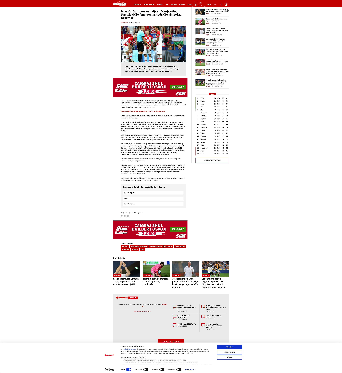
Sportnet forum (171, 341)
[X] (128, 216)
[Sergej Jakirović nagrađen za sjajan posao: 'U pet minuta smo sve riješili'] (126, 269)
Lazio (142, 250)
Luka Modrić (168, 246)
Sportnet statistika (212, 160)
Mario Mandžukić (179, 246)
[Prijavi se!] (226, 4)
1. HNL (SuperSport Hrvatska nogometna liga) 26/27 (216, 308)
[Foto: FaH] (153, 44)
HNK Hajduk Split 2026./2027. (183, 317)
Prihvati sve (229, 347)
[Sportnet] (119, 4)
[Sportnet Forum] (127, 298)
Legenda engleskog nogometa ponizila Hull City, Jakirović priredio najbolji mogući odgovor (214, 283)
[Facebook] (122, 216)
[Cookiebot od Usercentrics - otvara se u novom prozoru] (109, 369)
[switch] (145, 369)
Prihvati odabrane (229, 352)
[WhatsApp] (125, 216)
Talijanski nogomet (155, 246)
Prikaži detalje (189, 369)
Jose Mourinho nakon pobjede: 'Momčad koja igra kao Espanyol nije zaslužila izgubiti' (185, 283)
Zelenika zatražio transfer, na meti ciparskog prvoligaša (155, 281)
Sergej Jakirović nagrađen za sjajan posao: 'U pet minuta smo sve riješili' (126, 281)
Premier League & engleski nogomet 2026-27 (186, 308)
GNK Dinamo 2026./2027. (186, 324)
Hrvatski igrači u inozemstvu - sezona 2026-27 (214, 326)
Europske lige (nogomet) (139, 246)
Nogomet (125, 246)
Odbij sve (229, 357)
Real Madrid (125, 250)
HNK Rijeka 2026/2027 (214, 316)
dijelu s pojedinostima (129, 364)
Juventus (135, 250)
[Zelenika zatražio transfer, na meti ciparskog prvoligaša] (156, 269)
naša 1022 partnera (130, 349)
